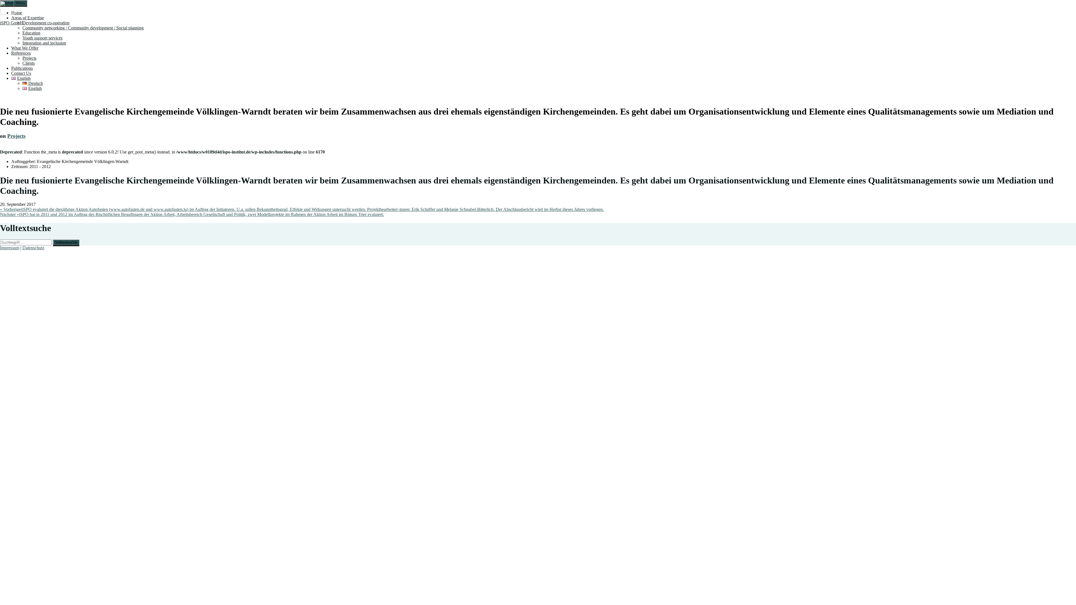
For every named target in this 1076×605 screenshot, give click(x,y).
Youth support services (42, 38)
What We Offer (24, 48)
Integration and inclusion (44, 43)
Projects (29, 58)
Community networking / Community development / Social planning (83, 27)
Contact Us (21, 73)
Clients (28, 63)
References (21, 53)
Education (31, 33)
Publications (22, 68)
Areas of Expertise (27, 17)
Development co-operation (45, 22)
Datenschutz (33, 247)
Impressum (9, 247)
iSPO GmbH (11, 22)
